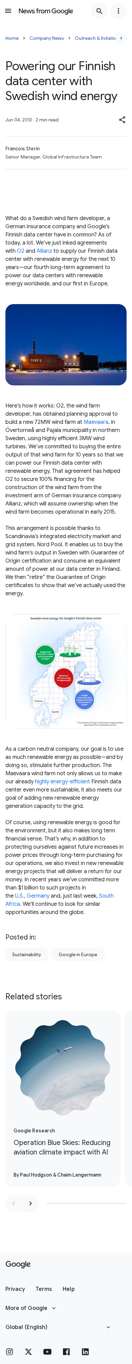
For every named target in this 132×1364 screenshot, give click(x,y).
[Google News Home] (46, 11)
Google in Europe (78, 954)
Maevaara (96, 422)
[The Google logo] (18, 1265)
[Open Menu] (8, 11)
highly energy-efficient (62, 781)
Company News (46, 38)
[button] (122, 120)
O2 (20, 251)
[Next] (121, 38)
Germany (38, 896)
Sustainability (26, 954)
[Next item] (30, 1203)
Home (12, 38)
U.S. (19, 896)
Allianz (44, 251)
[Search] (99, 11)
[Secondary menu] (118, 11)
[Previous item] (13, 1203)
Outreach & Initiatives (98, 38)
